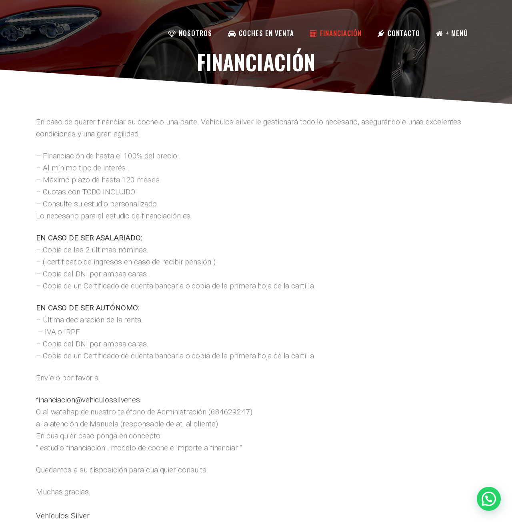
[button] (489, 499)
